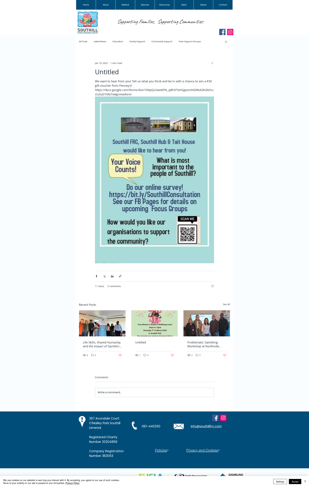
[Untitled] (154, 323)
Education (118, 41)
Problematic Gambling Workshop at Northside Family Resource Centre (203, 344)
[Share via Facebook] (96, 276)
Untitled (140, 342)
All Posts (83, 41)
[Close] (305, 481)
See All (226, 304)
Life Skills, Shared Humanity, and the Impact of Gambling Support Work (102, 344)
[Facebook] (222, 32)
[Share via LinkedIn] (112, 276)
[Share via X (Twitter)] (104, 276)
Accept (295, 481)
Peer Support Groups (190, 41)
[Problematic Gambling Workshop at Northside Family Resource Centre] (206, 323)
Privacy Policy (73, 483)
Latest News (100, 41)
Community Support (161, 41)
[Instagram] (230, 32)
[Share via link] (120, 276)
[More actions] (212, 63)
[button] (226, 41)
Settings (280, 481)
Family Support (137, 41)
